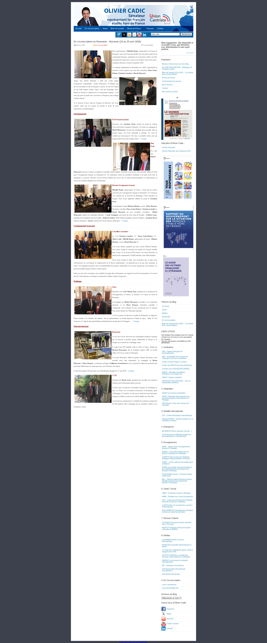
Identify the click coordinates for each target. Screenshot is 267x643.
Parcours (150, 28)
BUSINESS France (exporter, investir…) (177, 431)
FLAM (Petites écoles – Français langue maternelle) (177, 475)
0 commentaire (148, 45)
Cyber (164, 310)
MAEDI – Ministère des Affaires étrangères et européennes (173, 373)
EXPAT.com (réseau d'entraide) (173, 393)
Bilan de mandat (117, 28)
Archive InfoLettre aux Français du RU (176, 151)
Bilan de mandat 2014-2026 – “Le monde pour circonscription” (177, 73)
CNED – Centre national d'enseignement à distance (177, 463)
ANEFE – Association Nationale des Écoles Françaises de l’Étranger (175, 452)
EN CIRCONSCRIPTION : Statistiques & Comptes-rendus (177, 68)
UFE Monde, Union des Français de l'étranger (175, 404)
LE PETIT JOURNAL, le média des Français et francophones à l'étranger (176, 556)
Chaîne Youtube (172, 624)
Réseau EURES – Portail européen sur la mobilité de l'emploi (177, 420)
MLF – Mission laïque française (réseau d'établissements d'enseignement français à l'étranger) (177, 481)
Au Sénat (165, 306)
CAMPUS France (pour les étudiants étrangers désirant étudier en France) (176, 458)
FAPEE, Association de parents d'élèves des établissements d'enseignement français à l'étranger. (177, 469)
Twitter (168, 614)
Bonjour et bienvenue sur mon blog (175, 64)
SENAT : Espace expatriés (172, 377)
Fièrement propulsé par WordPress (134, 642)
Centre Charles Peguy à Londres (174, 362)
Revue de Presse (134, 28)
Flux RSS (170, 619)
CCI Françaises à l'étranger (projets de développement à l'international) (176, 435)
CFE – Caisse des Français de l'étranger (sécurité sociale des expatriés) (177, 501)
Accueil (78, 28)
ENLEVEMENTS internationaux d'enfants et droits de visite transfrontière (177, 511)
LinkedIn (169, 628)
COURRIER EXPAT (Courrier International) (173, 540)
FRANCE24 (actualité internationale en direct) (176, 546)
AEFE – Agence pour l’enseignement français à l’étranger (176, 447)
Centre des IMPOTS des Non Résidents (177, 365)
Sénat (105, 28)
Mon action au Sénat (170, 92)
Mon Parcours (167, 85)
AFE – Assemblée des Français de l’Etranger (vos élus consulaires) (175, 357)
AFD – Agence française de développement (172, 352)
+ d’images (143, 139)
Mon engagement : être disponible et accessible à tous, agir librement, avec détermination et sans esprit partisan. (177, 48)
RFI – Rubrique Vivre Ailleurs (173, 566)
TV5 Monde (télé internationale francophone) (173, 570)
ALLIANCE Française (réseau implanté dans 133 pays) (176, 523)
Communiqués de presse (171, 81)
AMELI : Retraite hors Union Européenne (177, 497)
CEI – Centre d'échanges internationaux (177, 415)
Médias (165, 313)
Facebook (170, 609)
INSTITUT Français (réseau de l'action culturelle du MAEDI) (176, 528)
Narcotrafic (166, 317)
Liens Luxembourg (169, 585)
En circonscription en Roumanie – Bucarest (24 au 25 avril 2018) (107, 41)
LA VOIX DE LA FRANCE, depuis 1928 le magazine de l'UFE (177, 551)
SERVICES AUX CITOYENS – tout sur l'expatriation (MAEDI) (176, 382)
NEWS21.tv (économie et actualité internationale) (175, 561)
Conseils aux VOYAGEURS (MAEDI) (176, 369)
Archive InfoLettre (168, 148)
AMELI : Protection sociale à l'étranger (176, 493)
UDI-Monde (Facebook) (171, 574)
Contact (160, 28)
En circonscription (92, 28)
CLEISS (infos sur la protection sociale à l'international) (177, 506)
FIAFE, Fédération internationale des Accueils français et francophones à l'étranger (176, 398)
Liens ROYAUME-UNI (170, 588)
